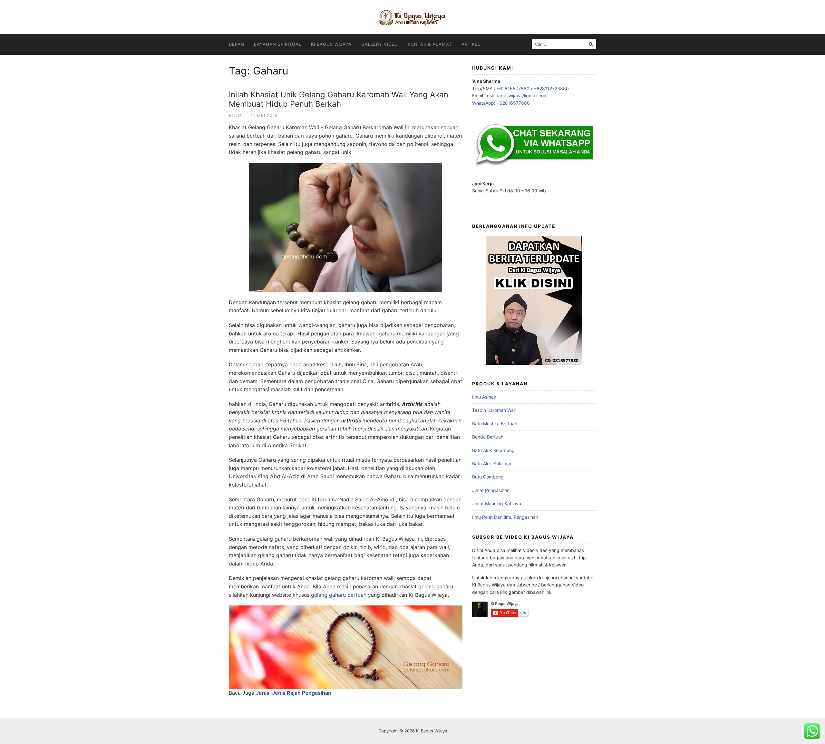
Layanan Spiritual (277, 44)
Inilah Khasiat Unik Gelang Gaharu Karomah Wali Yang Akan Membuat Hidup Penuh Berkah (338, 99)
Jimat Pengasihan (491, 490)
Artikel (470, 44)
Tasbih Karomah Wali (494, 410)
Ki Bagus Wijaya (331, 44)
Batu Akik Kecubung (493, 450)
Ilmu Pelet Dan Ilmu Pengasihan (505, 517)
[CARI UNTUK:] (564, 44)
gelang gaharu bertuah (338, 595)
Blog (235, 115)
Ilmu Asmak (484, 397)
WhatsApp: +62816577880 (501, 103)
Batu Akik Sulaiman (492, 463)
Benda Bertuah (487, 437)
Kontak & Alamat (430, 44)
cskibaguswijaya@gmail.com (517, 95)
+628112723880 (551, 88)
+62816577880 (512, 88)
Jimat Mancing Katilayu (496, 503)
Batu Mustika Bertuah (494, 423)
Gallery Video (379, 44)
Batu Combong (488, 476)
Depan (236, 44)
